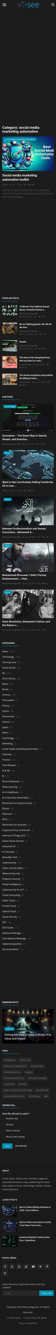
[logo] (28, 4)
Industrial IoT (9, 846)
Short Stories (8, 678)
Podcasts (22, 1084)
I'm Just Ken (9, 1084)
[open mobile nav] (4, 4)
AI (3, 775)
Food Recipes (9, 765)
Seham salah (24, 382)
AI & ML (6, 770)
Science (6, 721)
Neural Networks (11, 781)
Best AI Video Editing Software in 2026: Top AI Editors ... (35, 1209)
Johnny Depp (34, 1096)
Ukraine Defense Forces (14, 1096)
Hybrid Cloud (9, 911)
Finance (6, 759)
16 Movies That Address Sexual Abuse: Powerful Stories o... (34, 308)
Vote (7, 1146)
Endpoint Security (11, 878)
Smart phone (9, 667)
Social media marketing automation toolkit (19, 177)
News (5, 651)
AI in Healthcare (10, 792)
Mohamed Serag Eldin (28, 313)
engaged (28, 1072)
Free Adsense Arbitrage (14, 938)
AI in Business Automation (15, 797)
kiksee (5, 184)
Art (3, 672)
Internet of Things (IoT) (13, 835)
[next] (49, 1013)
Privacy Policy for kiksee (35, 1317)
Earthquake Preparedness (15, 1066)
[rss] (5, 1273)
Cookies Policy (14, 1317)
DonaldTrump (42, 1090)
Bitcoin (5, 808)
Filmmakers (8, 700)
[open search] (52, 4)
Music (5, 683)
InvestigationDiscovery (14, 1078)
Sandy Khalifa (25, 364)
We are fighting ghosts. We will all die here (35, 326)
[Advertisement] (28, 28)
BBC (46, 1096)
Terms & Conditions (28, 1323)
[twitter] (12, 1266)
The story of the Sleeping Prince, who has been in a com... (34, 359)
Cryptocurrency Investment (16, 830)
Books (5, 689)
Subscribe (47, 1293)
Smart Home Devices (13, 840)
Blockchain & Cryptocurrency (17, 802)
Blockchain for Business (14, 824)
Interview (7, 754)
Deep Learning (9, 786)
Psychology (8, 737)
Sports (5, 710)
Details (22, 342)
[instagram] (19, 1266)
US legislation (10, 1060)
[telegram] (40, 1266)
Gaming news (9, 662)
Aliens (5, 732)
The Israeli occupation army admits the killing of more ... (36, 377)
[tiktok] (26, 1266)
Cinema (6, 694)
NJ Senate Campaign (37, 1078)
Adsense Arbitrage (11, 932)
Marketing (7, 743)
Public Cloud (8, 900)
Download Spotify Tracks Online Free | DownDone (34, 1239)
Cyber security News (12, 867)
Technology (8, 656)
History (6, 705)
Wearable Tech (9, 857)
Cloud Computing (11, 895)
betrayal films (37, 1066)
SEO (4, 922)
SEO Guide (7, 927)
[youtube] (33, 1266)
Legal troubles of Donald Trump (18, 1090)
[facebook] (5, 1266)
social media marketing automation (20, 748)
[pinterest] (47, 1266)
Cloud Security (9, 916)
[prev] (41, 1013)
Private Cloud (9, 905)
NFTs (4, 819)
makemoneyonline (12, 943)
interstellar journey (12, 1072)
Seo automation (10, 949)
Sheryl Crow (25, 1060)
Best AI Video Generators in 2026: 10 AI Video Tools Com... (35, 1224)
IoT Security (8, 851)
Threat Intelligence (11, 884)
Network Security (11, 873)
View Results (21, 1145)
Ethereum (7, 813)
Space (5, 727)
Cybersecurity (9, 862)
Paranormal (8, 716)
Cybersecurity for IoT (13, 889)
